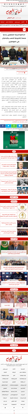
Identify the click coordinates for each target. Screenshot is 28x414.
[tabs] (5, 4)
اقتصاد (5, 372)
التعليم (14, 382)
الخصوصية (14, 404)
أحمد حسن (20, 72)
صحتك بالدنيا (14, 388)
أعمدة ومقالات (5, 378)
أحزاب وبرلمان (23, 385)
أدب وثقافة (23, 382)
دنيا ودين (23, 391)
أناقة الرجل (23, 388)
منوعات (22, 401)
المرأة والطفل (5, 385)
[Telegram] (19, 126)
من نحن (5, 401)
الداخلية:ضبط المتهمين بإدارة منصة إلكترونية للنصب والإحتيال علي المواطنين (15, 121)
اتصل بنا (5, 404)
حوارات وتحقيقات (5, 375)
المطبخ (5, 388)
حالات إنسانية (14, 391)
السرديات (23, 394)
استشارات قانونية (14, 398)
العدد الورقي (14, 197)
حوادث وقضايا (23, 375)
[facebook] (23, 4)
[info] (7, 4)
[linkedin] (16, 4)
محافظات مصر (9, 22)
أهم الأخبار (14, 239)
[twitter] (21, 4)
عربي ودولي (17, 22)
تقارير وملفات (14, 378)
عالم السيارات (23, 398)
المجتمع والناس (14, 394)
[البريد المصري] (14, 140)
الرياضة (2, 22)
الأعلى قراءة (14, 289)
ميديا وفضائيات (23, 378)
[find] (9, 4)
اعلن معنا (23, 404)
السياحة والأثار (5, 394)
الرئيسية (23, 369)
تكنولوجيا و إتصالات (14, 385)
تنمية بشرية (5, 382)
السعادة (5, 398)
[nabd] (14, 4)
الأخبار (23, 22)
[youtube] (18, 4)
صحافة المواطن (5, 391)
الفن (24, 29)
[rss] (12, 4)
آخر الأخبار (14, 201)
